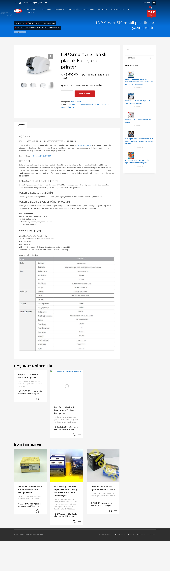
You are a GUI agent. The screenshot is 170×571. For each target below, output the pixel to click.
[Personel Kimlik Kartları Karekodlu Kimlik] (131, 115)
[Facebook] (16, 3)
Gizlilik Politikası (105, 535)
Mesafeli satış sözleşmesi (124, 535)
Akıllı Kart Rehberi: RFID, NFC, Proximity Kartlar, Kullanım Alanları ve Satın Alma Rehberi (139, 81)
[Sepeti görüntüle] (151, 8)
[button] (37, 399)
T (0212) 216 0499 (40, 3)
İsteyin (151, 13)
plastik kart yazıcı (84, 145)
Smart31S (105, 104)
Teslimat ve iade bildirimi (146, 535)
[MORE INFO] (42, 399)
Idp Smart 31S (74, 104)
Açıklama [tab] (21, 125)
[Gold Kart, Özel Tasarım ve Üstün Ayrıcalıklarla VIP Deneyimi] (131, 155)
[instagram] (20, 3)
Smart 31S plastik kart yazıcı (90, 104)
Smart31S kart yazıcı (68, 107)
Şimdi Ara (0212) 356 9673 (42, 156)
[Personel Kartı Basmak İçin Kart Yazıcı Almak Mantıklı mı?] (131, 96)
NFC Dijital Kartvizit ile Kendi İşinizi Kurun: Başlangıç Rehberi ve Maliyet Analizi (139, 141)
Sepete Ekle (84, 94)
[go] (151, 58)
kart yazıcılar (76, 101)
